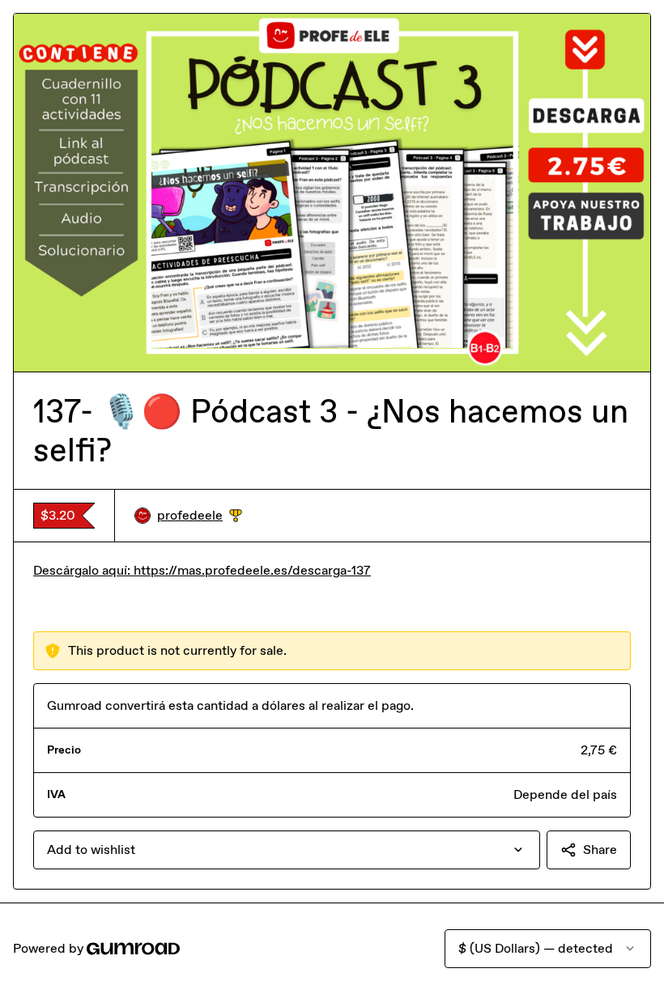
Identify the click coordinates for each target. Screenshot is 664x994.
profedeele (199, 516)
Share (600, 849)
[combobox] (286, 849)
